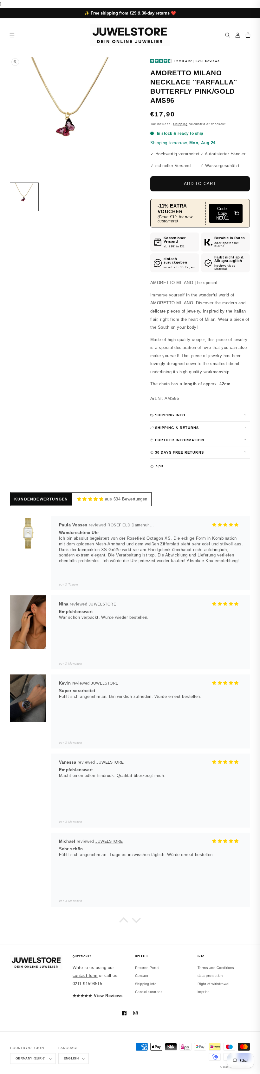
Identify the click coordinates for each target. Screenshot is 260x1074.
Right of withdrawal (213, 984)
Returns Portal (147, 968)
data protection (210, 976)
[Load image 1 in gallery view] (24, 197)
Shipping (180, 124)
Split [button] (159, 466)
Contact (141, 976)
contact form (85, 975)
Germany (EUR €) (31, 1058)
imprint (203, 992)
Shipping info (145, 984)
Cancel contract (148, 992)
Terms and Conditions (216, 968)
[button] (228, 35)
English (71, 1058)
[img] (90, 499)
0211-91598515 (87, 983)
